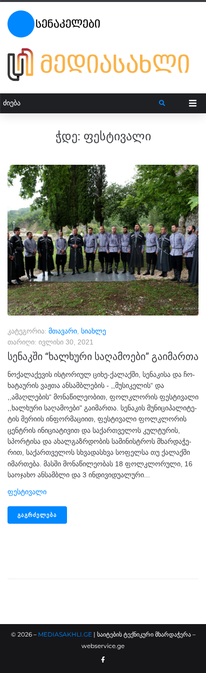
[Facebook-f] (103, 660)
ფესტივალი (27, 492)
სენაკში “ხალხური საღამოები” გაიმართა (103, 356)
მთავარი (62, 331)
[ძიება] (79, 103)
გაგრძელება (37, 515)
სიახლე (93, 331)
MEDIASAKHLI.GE (65, 634)
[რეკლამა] (103, 64)
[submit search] (162, 103)
